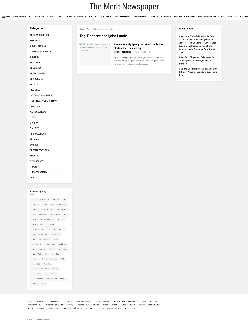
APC (33, 215)
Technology (36, 161)
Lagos (55, 239)
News (7, 16)
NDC (33, 249)
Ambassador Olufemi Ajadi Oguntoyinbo (49, 209)
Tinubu (34, 284)
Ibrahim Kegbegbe (123, 52)
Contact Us (99, 308)
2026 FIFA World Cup (40, 200)
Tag (88, 29)
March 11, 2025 (140, 52)
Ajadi (44, 205)
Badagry (42, 215)
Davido (61, 219)
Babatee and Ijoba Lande (103, 29)
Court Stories (55, 16)
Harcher (51, 229)
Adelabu (35, 205)
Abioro (56, 200)
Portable (47, 264)
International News (184, 16)
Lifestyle (232, 16)
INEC (33, 239)
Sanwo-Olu (36, 274)
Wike (43, 284)
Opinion (34, 123)
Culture (93, 16)
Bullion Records (47, 219)
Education (106, 16)
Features (166, 16)
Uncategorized (38, 172)
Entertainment (123, 16)
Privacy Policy (129, 308)
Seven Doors (50, 274)
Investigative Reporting (211, 16)
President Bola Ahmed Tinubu (44, 269)
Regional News (38, 134)
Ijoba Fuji (56, 234)
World (33, 178)
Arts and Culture (22, 16)
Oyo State (56, 254)
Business (39, 16)
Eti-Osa (51, 224)
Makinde (62, 244)
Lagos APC (36, 244)
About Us (78, 308)
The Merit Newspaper (124, 6)
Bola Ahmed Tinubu (58, 215)
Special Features (39, 150)
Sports (34, 156)
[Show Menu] (3, 17)
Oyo (47, 254)
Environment (141, 16)
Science (34, 145)
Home (82, 29)
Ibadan (62, 229)
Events (154, 16)
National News (38, 112)
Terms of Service (114, 308)
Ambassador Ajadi (59, 205)
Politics (34, 128)
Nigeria (42, 249)
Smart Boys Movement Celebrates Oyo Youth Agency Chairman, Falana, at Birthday (197, 60)
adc (64, 200)
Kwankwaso (44, 239)
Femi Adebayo (37, 229)
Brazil (33, 219)
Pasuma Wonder (49, 259)
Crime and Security (76, 16)
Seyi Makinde (37, 279)
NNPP (51, 249)
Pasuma (35, 259)
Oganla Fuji (36, 254)
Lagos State (50, 244)
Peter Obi (35, 264)
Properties (115, 305)
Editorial (35, 62)
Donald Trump (37, 224)
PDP (63, 259)
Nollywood (62, 249)
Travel (33, 167)
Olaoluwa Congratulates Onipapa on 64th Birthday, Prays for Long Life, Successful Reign (198, 72)
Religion (34, 139)
